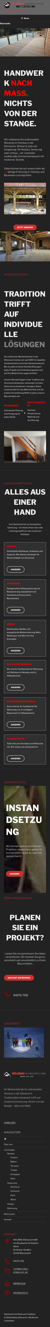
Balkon (13, 1161)
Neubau (11, 1153)
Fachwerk (14, 1191)
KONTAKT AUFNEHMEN (19, 978)
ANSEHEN (15, 569)
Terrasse (14, 1166)
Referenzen (9, 1214)
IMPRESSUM (19, 1283)
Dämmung (12, 1208)
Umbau (10, 1204)
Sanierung (12, 1183)
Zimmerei (15, 1187)
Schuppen (15, 1174)
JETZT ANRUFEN (25, 227)
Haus (12, 1178)
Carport (14, 1157)
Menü (26, 18)
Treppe (13, 1170)
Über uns (8, 1144)
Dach (12, 1195)
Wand (13, 1199)
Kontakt (7, 1219)
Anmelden (9, 1123)
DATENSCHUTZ (20, 1293)
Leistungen (9, 1150)
